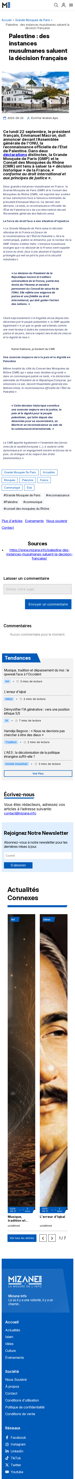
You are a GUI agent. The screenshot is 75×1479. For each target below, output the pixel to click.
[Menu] (71, 5)
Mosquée (9, 480)
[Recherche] (56, 5)
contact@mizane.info (20, 813)
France (44, 480)
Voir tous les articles (22, 1238)
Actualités (49, 472)
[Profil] (63, 5)
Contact (8, 527)
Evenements (34, 521)
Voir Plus (38, 773)
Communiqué (12, 487)
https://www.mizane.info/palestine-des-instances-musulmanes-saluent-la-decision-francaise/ (39, 554)
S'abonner (18, 865)
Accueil (6, 20)
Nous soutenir (56, 521)
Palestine (27, 480)
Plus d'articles (12, 521)
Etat (29, 487)
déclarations (15, 154)
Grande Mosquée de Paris (32, 20)
